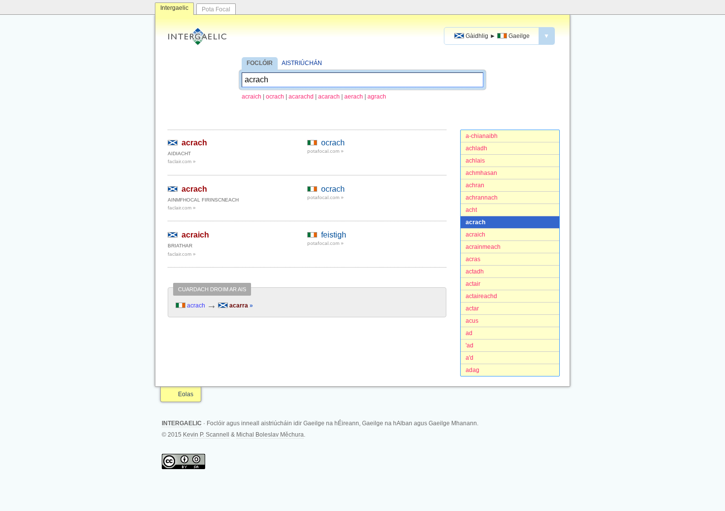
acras (473, 259)
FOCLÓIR (260, 63)
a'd (469, 357)
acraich (251, 96)
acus (472, 320)
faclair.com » (182, 161)
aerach (353, 96)
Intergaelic (174, 7)
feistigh (333, 235)
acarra (240, 305)
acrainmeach (483, 246)
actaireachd (481, 296)
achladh (476, 148)
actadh (475, 271)
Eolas (185, 394)
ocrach (275, 96)
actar (472, 308)
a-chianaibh (482, 136)
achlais (475, 160)
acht (471, 209)
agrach (376, 96)
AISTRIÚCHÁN (302, 63)
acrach (475, 222)
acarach (329, 96)
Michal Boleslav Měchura (270, 434)
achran (475, 185)
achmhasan (481, 173)
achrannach (482, 197)
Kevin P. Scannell (206, 434)
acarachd (301, 96)
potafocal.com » (325, 151)
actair (473, 283)
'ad (469, 345)
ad (469, 333)
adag (472, 370)
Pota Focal (216, 9)
